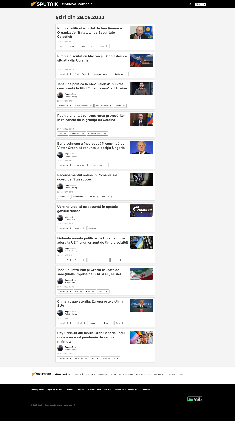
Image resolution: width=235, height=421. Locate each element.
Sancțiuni (92, 323)
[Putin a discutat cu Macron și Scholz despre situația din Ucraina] (141, 60)
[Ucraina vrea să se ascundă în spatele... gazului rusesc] (141, 210)
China (106, 323)
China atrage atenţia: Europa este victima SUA (90, 303)
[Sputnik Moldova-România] (45, 7)
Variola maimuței (108, 358)
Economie (103, 374)
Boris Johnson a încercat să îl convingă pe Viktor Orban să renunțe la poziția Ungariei (91, 145)
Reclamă (80, 389)
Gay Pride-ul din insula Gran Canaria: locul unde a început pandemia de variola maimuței (91, 337)
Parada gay (79, 358)
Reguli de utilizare (55, 389)
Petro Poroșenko (102, 106)
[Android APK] (195, 399)
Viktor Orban (80, 165)
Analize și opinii (143, 374)
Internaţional (63, 74)
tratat (102, 46)
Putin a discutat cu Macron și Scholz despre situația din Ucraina (92, 58)
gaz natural (93, 228)
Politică (79, 374)
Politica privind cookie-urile (127, 389)
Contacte (70, 389)
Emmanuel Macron (100, 74)
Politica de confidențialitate (99, 389)
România (105, 197)
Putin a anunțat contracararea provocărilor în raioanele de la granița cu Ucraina (91, 117)
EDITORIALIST (160, 374)
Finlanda (115, 260)
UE (103, 260)
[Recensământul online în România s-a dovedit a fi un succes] (141, 179)
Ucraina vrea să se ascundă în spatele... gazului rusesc (88, 208)
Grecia (88, 291)
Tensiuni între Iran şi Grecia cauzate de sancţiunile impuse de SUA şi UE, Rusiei (89, 272)
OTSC (72, 46)
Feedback (146, 389)
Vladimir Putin (87, 46)
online (92, 197)
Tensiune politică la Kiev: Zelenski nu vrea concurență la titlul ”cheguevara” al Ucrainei (92, 86)
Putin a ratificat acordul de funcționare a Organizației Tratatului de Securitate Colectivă (89, 32)
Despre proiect (37, 389)
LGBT (93, 358)
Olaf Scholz (119, 74)
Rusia (60, 46)
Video (172, 374)
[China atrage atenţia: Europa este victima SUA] (141, 305)
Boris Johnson (97, 165)
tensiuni (101, 291)
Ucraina (118, 106)
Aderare (91, 260)
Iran (76, 291)
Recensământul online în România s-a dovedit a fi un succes (87, 177)
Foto (180, 374)
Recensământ (78, 197)
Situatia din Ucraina (95, 133)
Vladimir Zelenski (81, 106)
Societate (61, 197)
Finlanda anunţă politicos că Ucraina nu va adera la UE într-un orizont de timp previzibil (92, 240)
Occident (78, 323)
